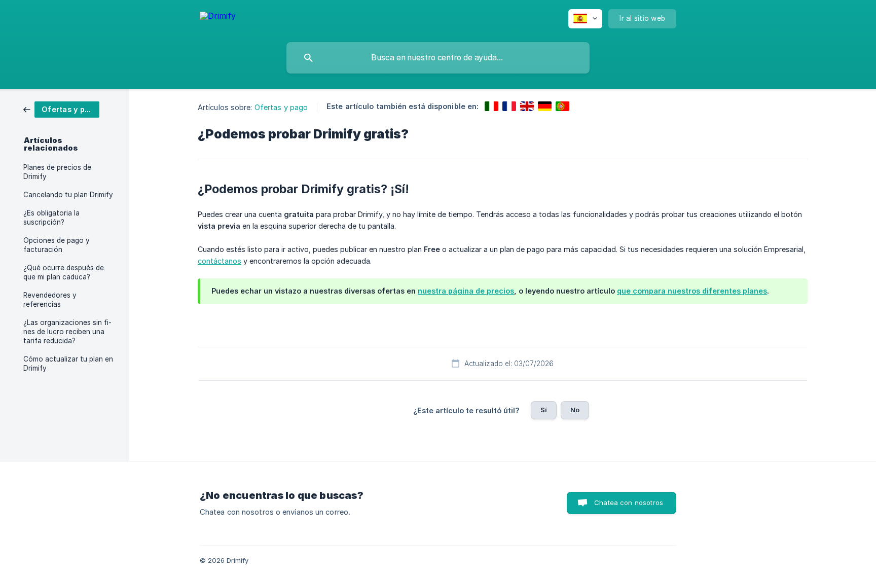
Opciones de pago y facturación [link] (56, 245)
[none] (218, 17)
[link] (61, 109)
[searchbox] (438, 58)
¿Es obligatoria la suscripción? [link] (51, 217)
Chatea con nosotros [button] (628, 502)
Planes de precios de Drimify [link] (57, 172)
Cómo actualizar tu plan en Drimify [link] (68, 363)
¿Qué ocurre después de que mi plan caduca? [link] (63, 272)
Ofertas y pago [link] (281, 107)
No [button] (574, 410)
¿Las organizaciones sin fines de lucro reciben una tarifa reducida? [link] (67, 331)
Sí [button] (543, 410)
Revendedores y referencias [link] (50, 299)
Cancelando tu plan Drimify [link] (68, 195)
